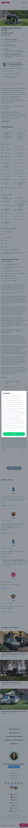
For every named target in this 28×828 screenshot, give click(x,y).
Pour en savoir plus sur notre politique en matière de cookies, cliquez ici (14, 427)
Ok (14, 434)
